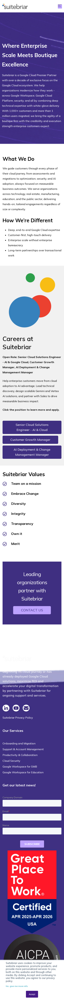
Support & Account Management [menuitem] (23, 749)
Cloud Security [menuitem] (11, 760)
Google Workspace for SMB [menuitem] (20, 766)
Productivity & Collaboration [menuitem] (20, 755)
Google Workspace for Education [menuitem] (23, 772)
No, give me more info (17, 986)
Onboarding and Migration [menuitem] (19, 743)
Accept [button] (32, 994)
